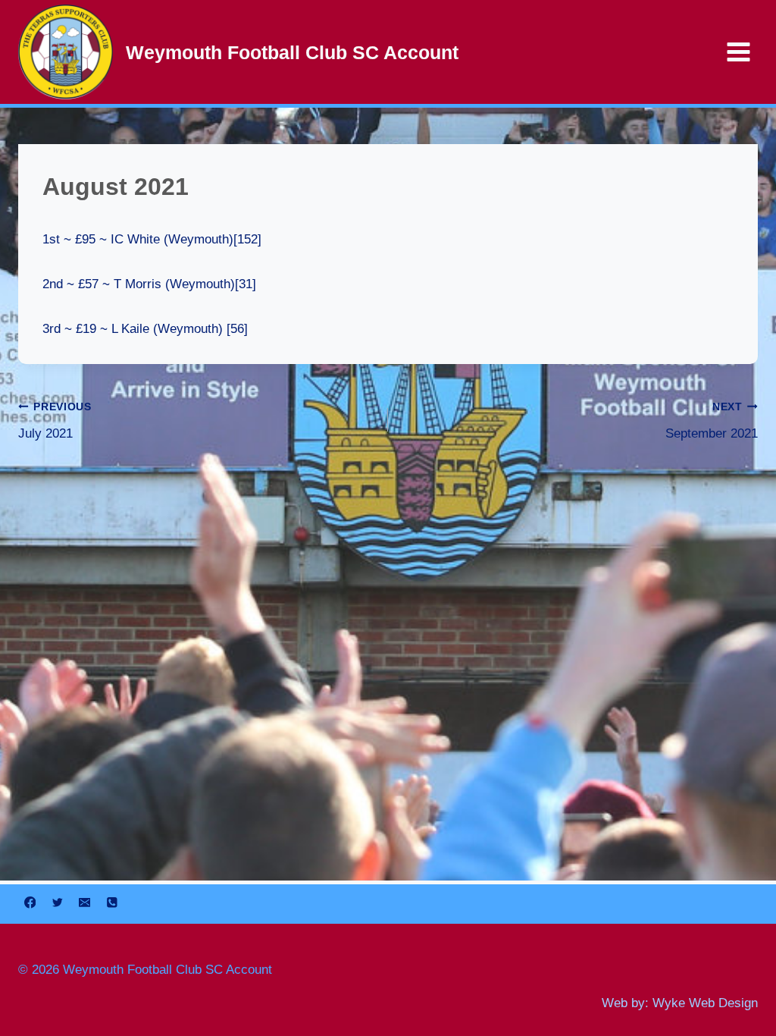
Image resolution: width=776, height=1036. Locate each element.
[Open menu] (738, 51)
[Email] (84, 902)
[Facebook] (30, 902)
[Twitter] (57, 902)
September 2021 (711, 421)
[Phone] (112, 902)
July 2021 (55, 421)
